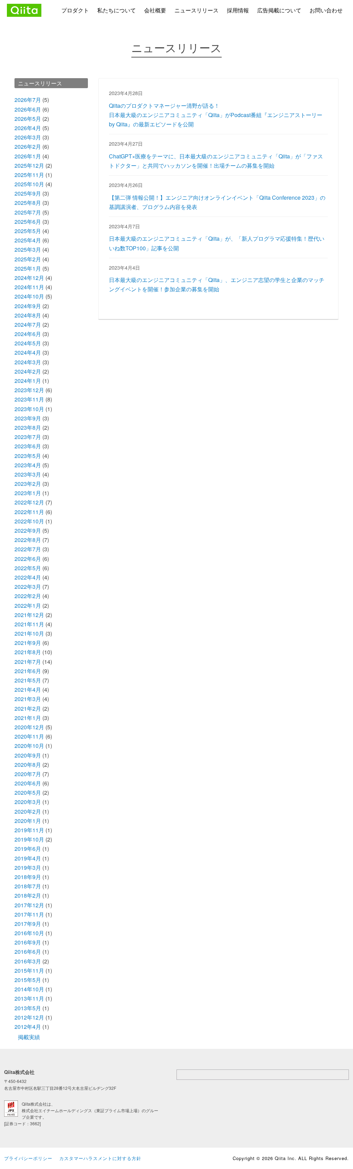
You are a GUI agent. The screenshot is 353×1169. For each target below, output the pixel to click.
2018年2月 (27, 895)
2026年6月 (27, 109)
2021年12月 (29, 615)
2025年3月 (27, 249)
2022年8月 (27, 540)
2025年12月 (29, 165)
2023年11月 (29, 399)
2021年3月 (27, 699)
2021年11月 (29, 624)
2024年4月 (27, 352)
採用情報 (238, 10)
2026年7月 (27, 100)
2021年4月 (27, 689)
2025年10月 (29, 184)
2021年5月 (27, 680)
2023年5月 (27, 456)
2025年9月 (27, 193)
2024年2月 (27, 371)
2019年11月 (29, 830)
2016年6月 (27, 952)
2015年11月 (29, 970)
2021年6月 (27, 671)
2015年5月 (27, 980)
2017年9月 (27, 924)
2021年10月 (29, 633)
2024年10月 (29, 296)
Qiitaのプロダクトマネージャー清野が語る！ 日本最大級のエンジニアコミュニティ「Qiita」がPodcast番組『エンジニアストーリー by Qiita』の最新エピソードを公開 (215, 115)
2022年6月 (27, 559)
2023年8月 (27, 427)
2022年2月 (27, 596)
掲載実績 (29, 1037)
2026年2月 (27, 146)
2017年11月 (29, 914)
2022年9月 (27, 530)
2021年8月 (27, 652)
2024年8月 (27, 315)
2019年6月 (27, 849)
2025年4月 (27, 240)
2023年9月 (27, 418)
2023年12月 (29, 390)
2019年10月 (29, 839)
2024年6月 (27, 334)
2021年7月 (27, 662)
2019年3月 (27, 867)
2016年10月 (29, 933)
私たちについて (116, 10)
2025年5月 (27, 231)
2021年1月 (27, 718)
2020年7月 (27, 774)
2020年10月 (29, 746)
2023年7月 (27, 437)
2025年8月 (27, 203)
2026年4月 (27, 128)
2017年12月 (29, 905)
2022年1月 (27, 605)
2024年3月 (27, 362)
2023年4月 (27, 465)
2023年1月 (27, 493)
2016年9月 (27, 942)
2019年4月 (27, 858)
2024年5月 (27, 343)
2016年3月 (27, 961)
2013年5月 (27, 1008)
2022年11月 (29, 512)
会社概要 (155, 10)
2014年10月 (29, 989)
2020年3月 (27, 802)
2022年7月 (27, 549)
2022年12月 (29, 502)
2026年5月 (27, 119)
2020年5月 (27, 792)
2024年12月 (29, 278)
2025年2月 (27, 259)
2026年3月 (27, 137)
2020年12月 (29, 727)
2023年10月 (29, 409)
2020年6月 (27, 783)
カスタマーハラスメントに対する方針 (100, 1158)
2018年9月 (27, 877)
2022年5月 (27, 568)
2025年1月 (27, 268)
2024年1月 (27, 381)
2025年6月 (27, 222)
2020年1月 (27, 821)
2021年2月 (27, 708)
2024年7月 (27, 324)
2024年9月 (27, 306)
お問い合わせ (326, 10)
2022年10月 (29, 521)
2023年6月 (27, 446)
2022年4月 (27, 577)
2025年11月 (29, 175)
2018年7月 (27, 886)
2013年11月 (29, 998)
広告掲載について (279, 10)
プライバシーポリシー (28, 1158)
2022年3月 (27, 587)
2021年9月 (27, 643)
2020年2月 (27, 811)
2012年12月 (29, 1017)
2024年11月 (29, 287)
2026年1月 (27, 156)
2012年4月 (27, 1027)
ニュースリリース (196, 10)
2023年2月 (27, 484)
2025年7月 (27, 212)
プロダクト (75, 10)
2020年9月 (27, 755)
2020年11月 (29, 736)
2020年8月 (27, 765)
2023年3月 (27, 474)
